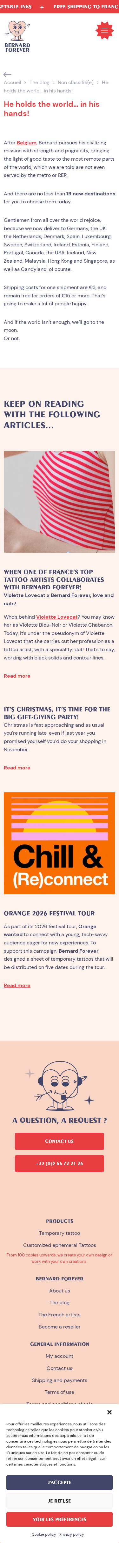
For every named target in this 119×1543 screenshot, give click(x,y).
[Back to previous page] (7, 74)
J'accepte (59, 1482)
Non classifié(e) (76, 82)
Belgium (26, 142)
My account (59, 1356)
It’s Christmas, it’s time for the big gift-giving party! (57, 713)
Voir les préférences (59, 1519)
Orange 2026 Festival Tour (49, 913)
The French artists (59, 1314)
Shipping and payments (59, 1380)
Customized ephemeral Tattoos (59, 1245)
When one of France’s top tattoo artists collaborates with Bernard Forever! (54, 579)
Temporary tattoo (59, 1233)
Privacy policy (71, 1534)
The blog (40, 82)
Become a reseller (60, 1326)
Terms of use (59, 1392)
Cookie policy (44, 1534)
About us (59, 1290)
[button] (109, 1411)
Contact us (59, 1368)
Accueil (12, 82)
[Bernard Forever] (17, 36)
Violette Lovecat (57, 617)
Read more (17, 676)
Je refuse (59, 1501)
